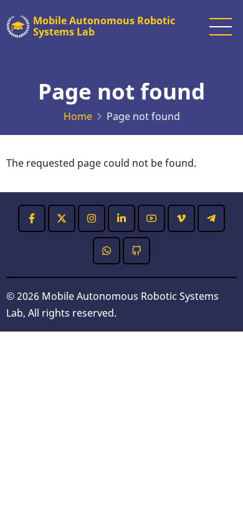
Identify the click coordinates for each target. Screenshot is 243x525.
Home (78, 116)
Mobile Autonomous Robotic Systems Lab (104, 26)
